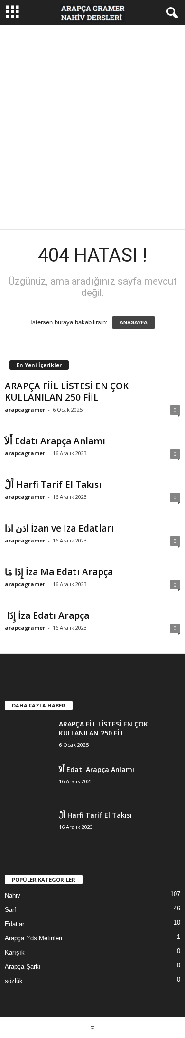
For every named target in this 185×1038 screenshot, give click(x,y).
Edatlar (14, 924)
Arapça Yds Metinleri (33, 938)
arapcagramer (25, 409)
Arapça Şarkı (23, 966)
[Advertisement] (92, 127)
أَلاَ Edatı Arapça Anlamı (55, 441)
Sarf (10, 909)
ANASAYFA (134, 322)
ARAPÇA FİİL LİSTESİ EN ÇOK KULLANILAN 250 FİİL (67, 392)
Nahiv (12, 895)
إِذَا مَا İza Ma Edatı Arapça (59, 572)
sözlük (14, 980)
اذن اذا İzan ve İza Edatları (59, 528)
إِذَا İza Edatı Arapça (47, 615)
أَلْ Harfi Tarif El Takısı (53, 484)
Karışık (15, 952)
